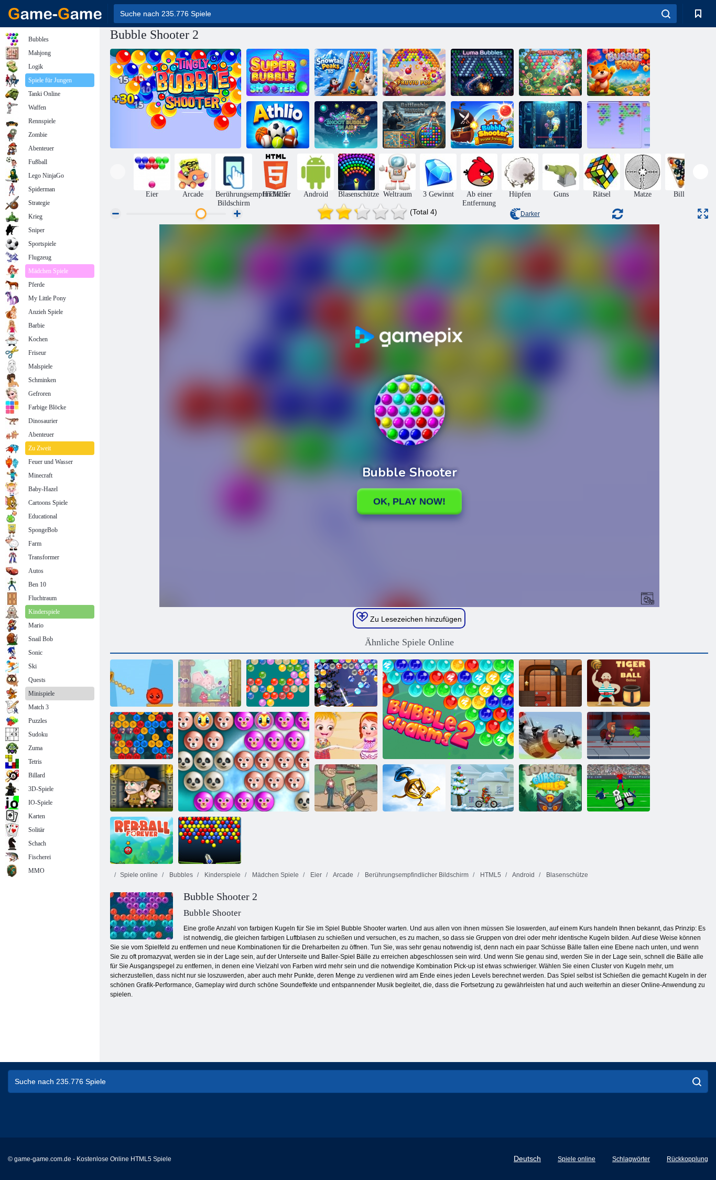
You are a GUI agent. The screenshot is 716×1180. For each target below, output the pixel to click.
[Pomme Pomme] (209, 683)
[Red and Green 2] (141, 683)
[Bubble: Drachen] (141, 735)
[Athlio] (277, 124)
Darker (530, 214)
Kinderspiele (222, 875)
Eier (315, 875)
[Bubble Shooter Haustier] (243, 761)
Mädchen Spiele (275, 875)
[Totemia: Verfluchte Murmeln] (550, 787)
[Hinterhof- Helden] (345, 787)
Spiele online (139, 875)
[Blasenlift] (550, 124)
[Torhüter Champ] (618, 787)
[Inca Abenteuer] (141, 787)
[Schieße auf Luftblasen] (345, 124)
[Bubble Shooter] (277, 683)
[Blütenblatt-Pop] (550, 72)
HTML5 (490, 875)
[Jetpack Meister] (618, 735)
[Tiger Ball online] (618, 683)
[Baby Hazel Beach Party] (345, 735)
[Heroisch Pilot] (550, 735)
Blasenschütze (566, 875)
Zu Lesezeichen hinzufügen (415, 619)
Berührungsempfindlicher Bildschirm (416, 875)
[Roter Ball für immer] (141, 840)
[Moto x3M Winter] (482, 787)
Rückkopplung (687, 1159)
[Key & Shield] (414, 787)
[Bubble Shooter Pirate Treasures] (482, 124)
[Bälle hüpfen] (209, 840)
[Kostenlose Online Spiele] (55, 13)
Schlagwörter (631, 1159)
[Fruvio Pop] (414, 72)
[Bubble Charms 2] (448, 709)
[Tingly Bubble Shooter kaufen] (175, 98)
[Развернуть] (703, 214)
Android (523, 875)
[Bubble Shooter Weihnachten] (345, 683)
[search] (666, 14)
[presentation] (117, 171)
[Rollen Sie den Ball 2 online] (550, 683)
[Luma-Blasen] (482, 72)
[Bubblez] (618, 124)
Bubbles (180, 875)
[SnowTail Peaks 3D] (345, 72)
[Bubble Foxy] (618, 72)
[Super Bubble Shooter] (277, 72)
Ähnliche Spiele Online (409, 642)
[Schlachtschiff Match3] (414, 124)
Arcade (342, 875)
